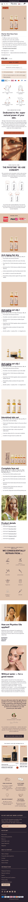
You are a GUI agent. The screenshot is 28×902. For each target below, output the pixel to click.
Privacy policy (4, 879)
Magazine (3, 845)
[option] (14, 1)
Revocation (6, 884)
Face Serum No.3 (12, 528)
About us (3, 839)
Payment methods (5, 873)
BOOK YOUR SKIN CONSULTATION (14, 736)
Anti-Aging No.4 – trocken (7, 50)
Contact (3, 858)
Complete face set (5, 54)
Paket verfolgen (5, 853)
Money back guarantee (6, 836)
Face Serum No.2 (12, 526)
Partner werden (4, 860)
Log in (23, 75)
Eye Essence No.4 (12, 533)
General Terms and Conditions (8, 877)
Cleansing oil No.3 (12, 536)
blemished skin (18, 52)
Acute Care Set (5, 764)
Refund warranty (7, 77)
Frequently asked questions (7, 856)
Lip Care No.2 (12, 538)
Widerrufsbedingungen (6, 882)
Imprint (3, 875)
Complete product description (10, 48)
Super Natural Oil (5, 843)
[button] (20, 4)
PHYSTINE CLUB (5, 841)
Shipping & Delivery (5, 871)
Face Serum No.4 (12, 531)
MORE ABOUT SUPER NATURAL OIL (14, 132)
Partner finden (4, 862)
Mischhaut (24, 52)
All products (4, 834)
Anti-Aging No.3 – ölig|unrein (8, 52)
